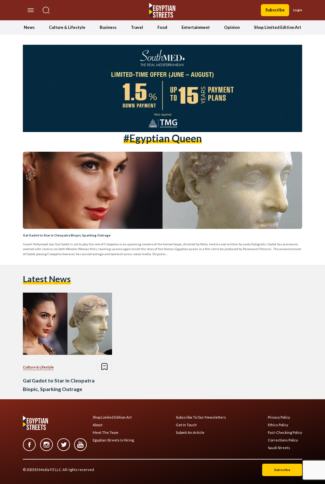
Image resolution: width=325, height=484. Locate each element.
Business (108, 27)
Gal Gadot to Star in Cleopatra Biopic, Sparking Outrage (66, 235)
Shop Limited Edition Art (277, 27)
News (29, 27)
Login (297, 10)
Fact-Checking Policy (285, 432)
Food (162, 27)
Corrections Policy (283, 440)
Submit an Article (190, 432)
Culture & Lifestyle (67, 27)
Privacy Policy (279, 417)
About (98, 425)
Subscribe (275, 9)
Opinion (232, 27)
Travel (137, 27)
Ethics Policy (278, 425)
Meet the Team (105, 432)
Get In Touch (186, 425)
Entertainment (196, 27)
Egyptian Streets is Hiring (113, 440)
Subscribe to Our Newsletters (201, 417)
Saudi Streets (279, 448)
